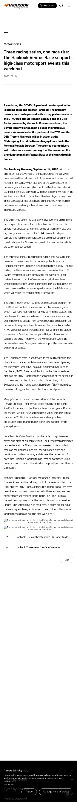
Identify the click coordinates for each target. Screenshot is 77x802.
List (66, 559)
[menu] (69, 6)
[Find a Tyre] (61, 6)
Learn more (9, 784)
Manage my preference (56, 791)
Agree (29, 791)
